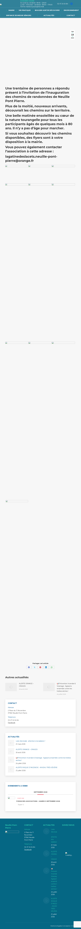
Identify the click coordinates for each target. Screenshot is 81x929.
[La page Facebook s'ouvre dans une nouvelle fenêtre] (71, 3)
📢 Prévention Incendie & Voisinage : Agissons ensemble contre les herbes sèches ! (66, 687)
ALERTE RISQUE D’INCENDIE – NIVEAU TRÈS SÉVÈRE (36, 767)
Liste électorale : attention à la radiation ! (30, 741)
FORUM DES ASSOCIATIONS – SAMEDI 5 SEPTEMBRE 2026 (38, 801)
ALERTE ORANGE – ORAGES (26, 685)
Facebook (11, 723)
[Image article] (11, 687)
